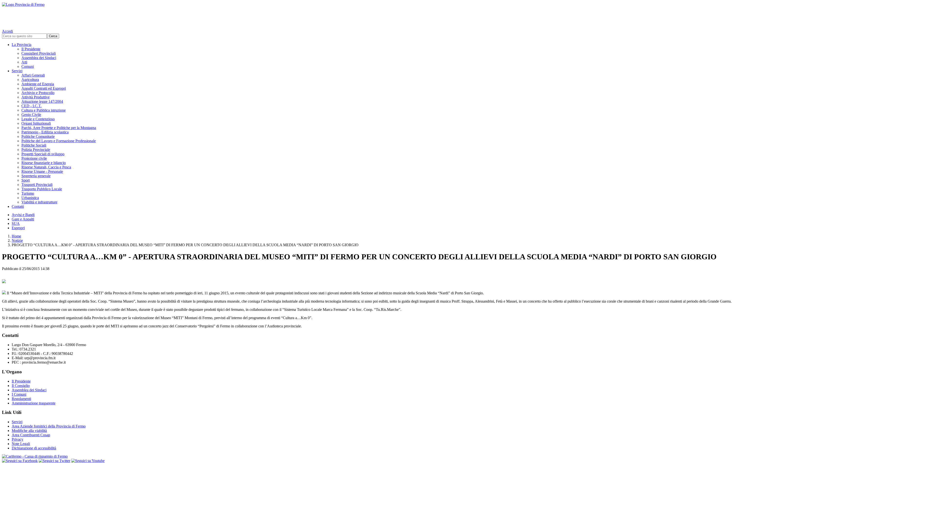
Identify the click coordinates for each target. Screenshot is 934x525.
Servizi (17, 71)
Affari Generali (33, 75)
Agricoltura (30, 80)
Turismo (27, 193)
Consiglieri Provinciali (38, 53)
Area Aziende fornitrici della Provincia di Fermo (49, 426)
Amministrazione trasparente (33, 403)
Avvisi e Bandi (23, 215)
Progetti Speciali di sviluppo (42, 154)
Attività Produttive (35, 97)
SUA (16, 223)
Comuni (27, 66)
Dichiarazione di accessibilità (34, 448)
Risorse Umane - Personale (42, 171)
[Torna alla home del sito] (467, 14)
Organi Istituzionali (36, 123)
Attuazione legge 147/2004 (42, 101)
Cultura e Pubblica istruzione (43, 110)
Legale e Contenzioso (38, 119)
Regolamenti (21, 399)
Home (16, 236)
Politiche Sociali (33, 145)
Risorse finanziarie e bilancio (43, 163)
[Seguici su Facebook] (20, 461)
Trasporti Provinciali (37, 185)
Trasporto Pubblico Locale (41, 189)
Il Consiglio (21, 386)
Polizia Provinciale (35, 150)
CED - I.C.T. (31, 106)
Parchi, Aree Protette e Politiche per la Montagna (58, 128)
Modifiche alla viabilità (29, 431)
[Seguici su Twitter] (54, 461)
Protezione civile (34, 158)
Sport (25, 180)
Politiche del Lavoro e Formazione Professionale (58, 141)
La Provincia (21, 45)
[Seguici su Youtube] (88, 461)
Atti (24, 62)
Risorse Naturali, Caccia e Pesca (46, 167)
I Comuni (19, 394)
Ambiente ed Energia (37, 84)
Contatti (18, 206)
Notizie (17, 240)
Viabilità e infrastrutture (39, 202)
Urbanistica (30, 198)
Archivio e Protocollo (37, 93)
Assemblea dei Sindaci (38, 58)
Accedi (7, 31)
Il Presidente (30, 49)
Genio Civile (31, 115)
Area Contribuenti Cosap (31, 435)
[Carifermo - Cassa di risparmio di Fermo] (467, 456)
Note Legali (21, 444)
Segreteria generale (36, 176)
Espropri (18, 228)
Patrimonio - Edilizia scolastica (45, 132)
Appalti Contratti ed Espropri (43, 88)
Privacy (17, 439)
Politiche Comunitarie (38, 136)
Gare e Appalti (23, 219)
